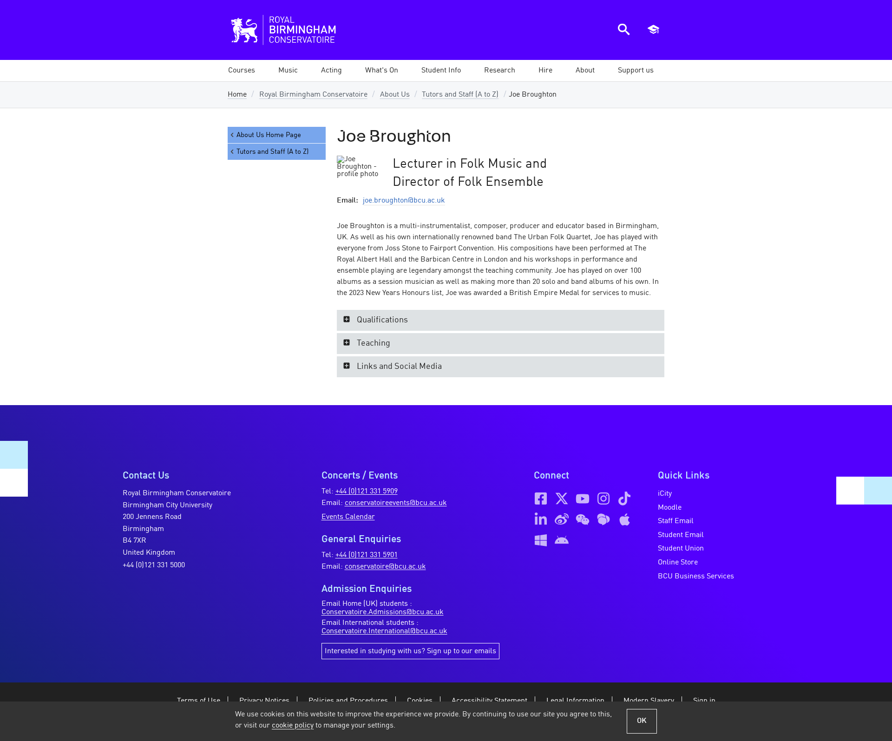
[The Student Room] (603, 519)
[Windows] (541, 540)
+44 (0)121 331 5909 (366, 491)
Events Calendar (348, 517)
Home (237, 94)
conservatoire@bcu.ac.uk (385, 567)
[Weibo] (562, 519)
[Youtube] (583, 498)
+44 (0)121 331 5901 (366, 555)
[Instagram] (603, 498)
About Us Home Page (268, 135)
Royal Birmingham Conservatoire (313, 94)
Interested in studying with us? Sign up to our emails (410, 651)
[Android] (562, 540)
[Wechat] (583, 519)
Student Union (681, 548)
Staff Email (676, 521)
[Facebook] (541, 498)
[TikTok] (624, 498)
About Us (395, 94)
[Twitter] (562, 498)
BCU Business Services (696, 576)
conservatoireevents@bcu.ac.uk (396, 503)
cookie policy (293, 725)
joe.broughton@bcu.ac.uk (404, 200)
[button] (288, 70)
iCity (665, 494)
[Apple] (624, 519)
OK (642, 721)
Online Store (678, 562)
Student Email (681, 535)
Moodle (670, 507)
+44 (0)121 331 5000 (154, 565)
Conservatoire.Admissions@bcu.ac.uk (382, 612)
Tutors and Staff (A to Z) (460, 94)
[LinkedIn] (541, 519)
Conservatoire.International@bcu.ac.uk (384, 631)
